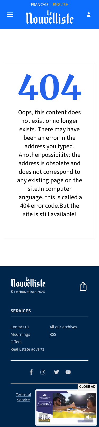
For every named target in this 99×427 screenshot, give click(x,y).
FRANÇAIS (40, 4)
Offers (16, 341)
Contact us (20, 326)
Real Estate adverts (27, 349)
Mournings (20, 334)
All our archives (63, 326)
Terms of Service (23, 397)
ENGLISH (60, 4)
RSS (53, 334)
